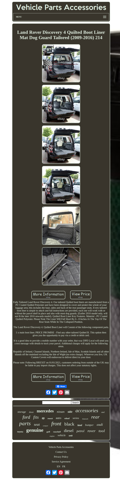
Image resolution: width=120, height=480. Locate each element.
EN (58, 466)
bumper (89, 425)
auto (58, 418)
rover (91, 431)
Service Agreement (61, 461)
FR (63, 466)
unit (70, 435)
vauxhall (57, 432)
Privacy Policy (61, 456)
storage (22, 411)
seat (37, 424)
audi (100, 424)
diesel (68, 430)
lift (43, 418)
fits (36, 417)
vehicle (62, 435)
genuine (34, 430)
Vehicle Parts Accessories (61, 447)
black (69, 423)
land (80, 425)
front (56, 423)
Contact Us (61, 452)
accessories (86, 410)
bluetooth (85, 419)
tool (102, 431)
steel (103, 412)
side (70, 411)
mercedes (45, 410)
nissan (61, 411)
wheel (67, 418)
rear (95, 417)
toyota (20, 432)
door (31, 412)
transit (50, 418)
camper (45, 426)
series (76, 418)
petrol (80, 431)
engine (52, 436)
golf (48, 432)
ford (26, 417)
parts (25, 423)
